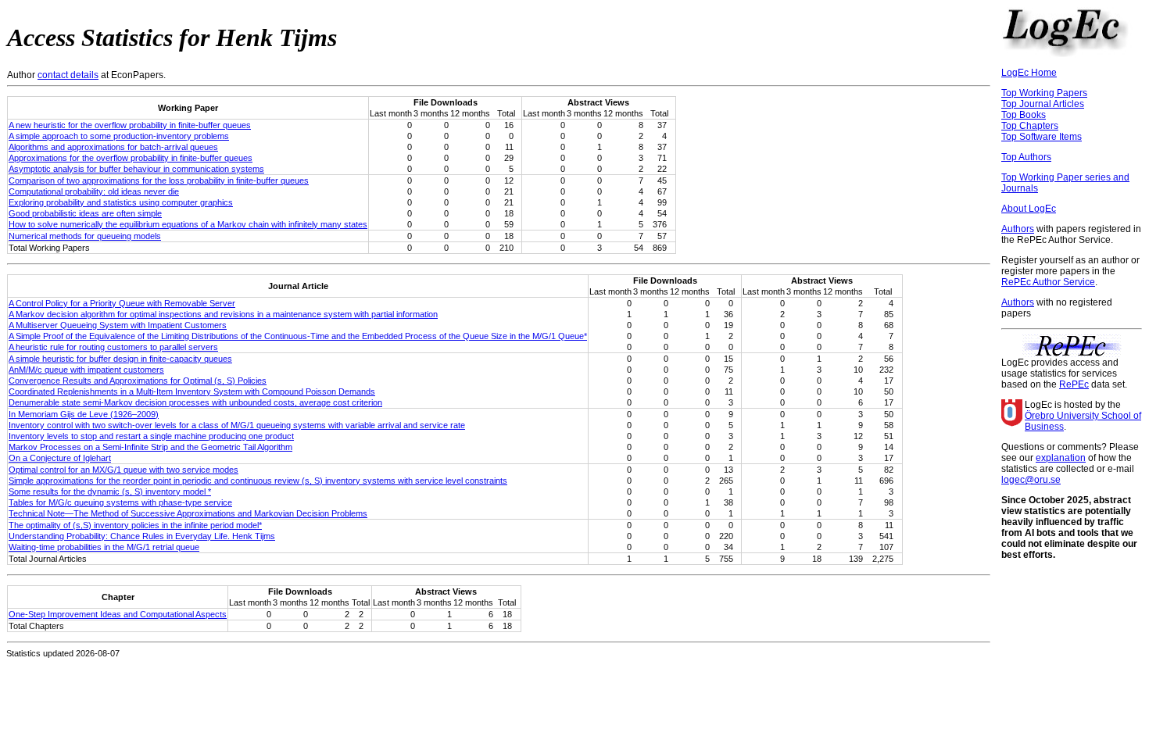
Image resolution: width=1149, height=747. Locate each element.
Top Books (1023, 114)
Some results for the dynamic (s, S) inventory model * (110, 491)
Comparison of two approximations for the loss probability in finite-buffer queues (159, 180)
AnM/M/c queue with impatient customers (86, 369)
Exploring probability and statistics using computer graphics (121, 202)
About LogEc (1028, 208)
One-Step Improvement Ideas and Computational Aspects (118, 614)
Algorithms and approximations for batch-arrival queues (113, 147)
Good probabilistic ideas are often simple (85, 213)
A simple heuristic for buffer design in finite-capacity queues (120, 358)
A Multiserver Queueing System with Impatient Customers (118, 325)
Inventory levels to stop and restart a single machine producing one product (151, 436)
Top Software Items (1041, 136)
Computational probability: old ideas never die (94, 191)
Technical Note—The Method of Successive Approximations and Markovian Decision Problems (188, 513)
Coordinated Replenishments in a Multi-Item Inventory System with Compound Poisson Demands (192, 391)
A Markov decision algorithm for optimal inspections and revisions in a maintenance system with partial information (223, 314)
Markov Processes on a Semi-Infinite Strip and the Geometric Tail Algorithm (150, 447)
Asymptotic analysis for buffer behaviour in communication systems (136, 168)
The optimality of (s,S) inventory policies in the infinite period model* (135, 525)
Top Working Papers (1044, 93)
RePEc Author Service (1048, 282)
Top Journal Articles (1042, 103)
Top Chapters (1029, 125)
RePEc (1074, 384)
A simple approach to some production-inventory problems (119, 136)
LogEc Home (1029, 72)
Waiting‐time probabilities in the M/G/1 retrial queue (104, 547)
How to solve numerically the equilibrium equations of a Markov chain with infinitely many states (188, 224)
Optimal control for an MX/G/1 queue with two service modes (123, 469)
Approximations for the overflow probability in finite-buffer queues (130, 158)
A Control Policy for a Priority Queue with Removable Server (122, 303)
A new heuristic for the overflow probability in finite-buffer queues (130, 125)
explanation (1061, 457)
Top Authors (1026, 157)
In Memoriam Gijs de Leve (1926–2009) (84, 414)
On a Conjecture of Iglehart (60, 458)
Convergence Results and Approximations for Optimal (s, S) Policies (138, 380)
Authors (1017, 228)
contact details (68, 75)
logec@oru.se (1031, 479)
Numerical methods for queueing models (85, 236)
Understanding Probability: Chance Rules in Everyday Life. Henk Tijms (142, 536)
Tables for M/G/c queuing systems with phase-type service (120, 502)
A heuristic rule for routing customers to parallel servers (113, 347)
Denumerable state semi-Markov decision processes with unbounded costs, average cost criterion (195, 402)
